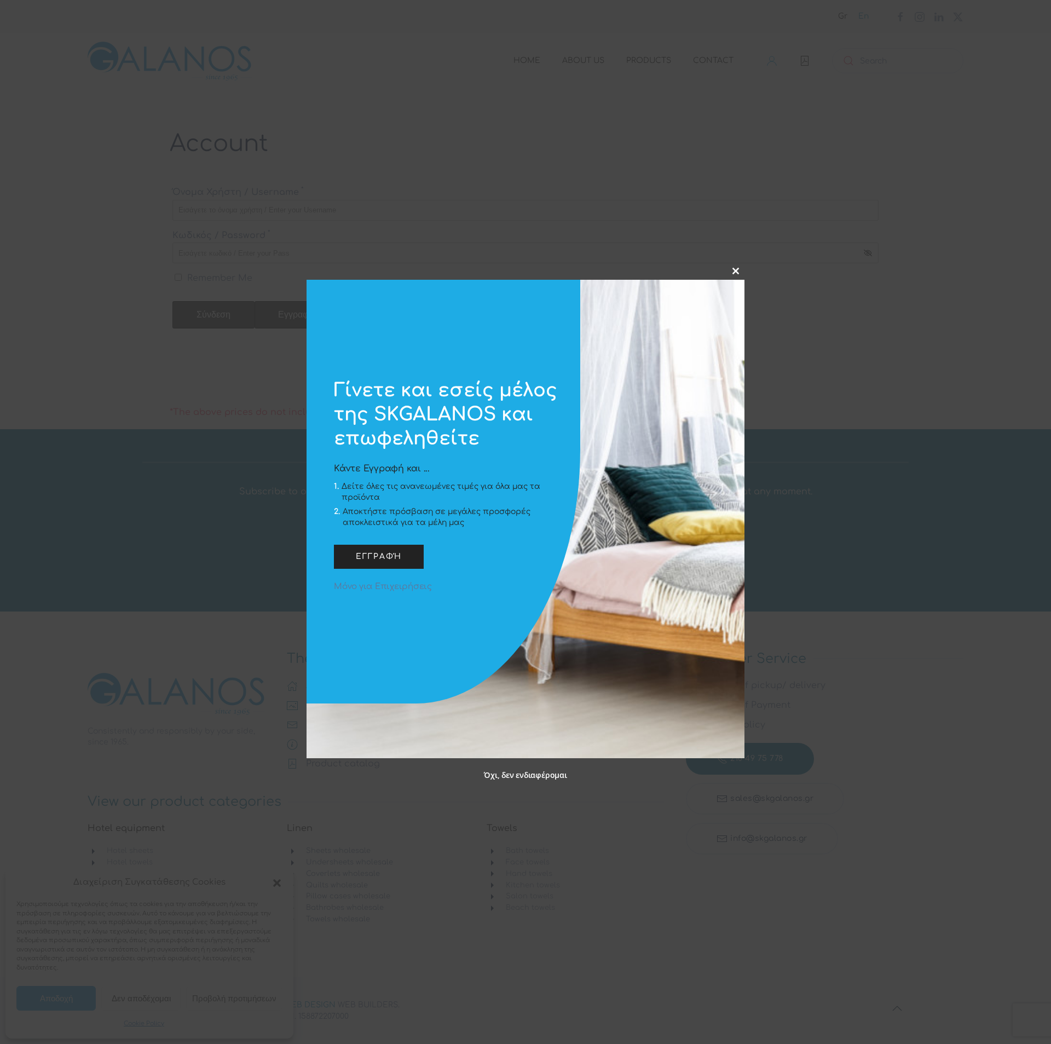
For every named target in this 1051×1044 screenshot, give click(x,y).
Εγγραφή (379, 557)
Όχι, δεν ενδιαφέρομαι (525, 775)
